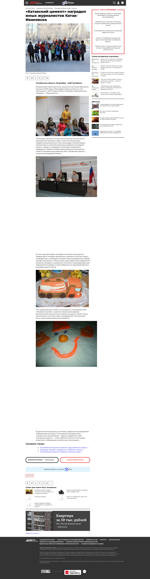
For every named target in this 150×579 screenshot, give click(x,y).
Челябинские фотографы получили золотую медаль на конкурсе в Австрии (43, 491)
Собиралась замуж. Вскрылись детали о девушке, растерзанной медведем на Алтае (111, 87)
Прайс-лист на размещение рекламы (51, 541)
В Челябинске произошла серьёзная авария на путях (108, 31)
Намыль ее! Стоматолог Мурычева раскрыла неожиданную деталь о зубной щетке (111, 60)
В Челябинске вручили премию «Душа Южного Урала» (63, 448)
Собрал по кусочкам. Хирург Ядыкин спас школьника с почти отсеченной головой (112, 74)
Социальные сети (114, 539)
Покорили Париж (40, 496)
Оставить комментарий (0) (75, 460)
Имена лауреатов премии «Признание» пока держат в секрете (43, 504)
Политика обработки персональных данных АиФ (82, 541)
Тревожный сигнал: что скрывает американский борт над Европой (110, 132)
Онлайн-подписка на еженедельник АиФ (70, 539)
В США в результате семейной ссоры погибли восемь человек (111, 118)
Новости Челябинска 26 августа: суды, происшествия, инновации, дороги (108, 39)
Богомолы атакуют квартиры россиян (109, 111)
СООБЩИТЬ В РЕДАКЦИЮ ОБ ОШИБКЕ (92, 544)
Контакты (103, 539)
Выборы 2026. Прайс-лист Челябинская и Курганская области (59, 544)
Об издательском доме (47, 539)
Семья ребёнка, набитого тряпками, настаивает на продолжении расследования (108, 15)
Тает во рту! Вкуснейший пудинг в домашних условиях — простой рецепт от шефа (111, 81)
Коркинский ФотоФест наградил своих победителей (77, 491)
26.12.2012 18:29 (30, 8)
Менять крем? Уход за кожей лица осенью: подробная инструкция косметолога (108, 48)
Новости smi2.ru (32, 533)
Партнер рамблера (57, 571)
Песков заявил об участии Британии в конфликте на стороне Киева (111, 105)
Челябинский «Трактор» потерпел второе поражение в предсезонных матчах (108, 23)
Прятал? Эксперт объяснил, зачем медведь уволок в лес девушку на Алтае (111, 67)
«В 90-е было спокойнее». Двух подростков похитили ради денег (111, 93)
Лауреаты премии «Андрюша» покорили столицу (61, 450)
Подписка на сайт (92, 539)
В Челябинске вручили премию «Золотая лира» (60, 452)
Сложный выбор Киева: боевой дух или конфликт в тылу (111, 125)
